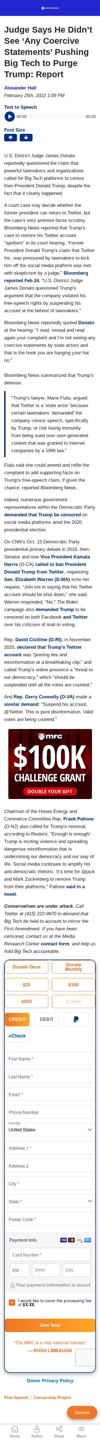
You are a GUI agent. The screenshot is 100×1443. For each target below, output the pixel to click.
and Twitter (75, 617)
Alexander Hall (20, 88)
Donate (82, 1412)
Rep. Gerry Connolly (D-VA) (44, 696)
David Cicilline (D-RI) (38, 639)
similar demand (21, 704)
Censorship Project (52, 1397)
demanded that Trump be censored (42, 514)
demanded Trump (55, 609)
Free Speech (16, 1397)
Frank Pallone (78, 819)
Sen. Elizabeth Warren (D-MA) (37, 579)
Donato (86, 322)
